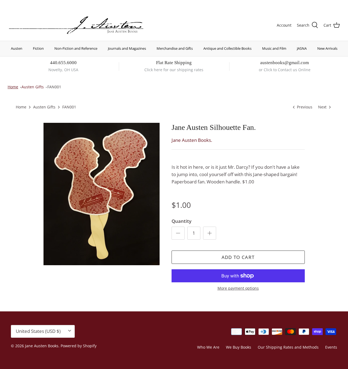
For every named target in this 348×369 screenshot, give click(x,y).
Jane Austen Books (41, 345)
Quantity (181, 221)
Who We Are (208, 347)
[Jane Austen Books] (76, 25)
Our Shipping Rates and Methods (288, 347)
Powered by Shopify (79, 345)
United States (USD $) (314, 4)
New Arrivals (327, 48)
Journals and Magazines (127, 48)
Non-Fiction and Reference (75, 48)
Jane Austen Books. (192, 140)
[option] (102, 194)
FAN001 (54, 86)
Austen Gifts (32, 86)
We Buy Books (238, 347)
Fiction (38, 48)
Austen (16, 48)
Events (331, 347)
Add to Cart (238, 257)
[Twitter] (10, 4)
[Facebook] (18, 4)
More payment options (238, 288)
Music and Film (274, 48)
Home (13, 86)
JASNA (302, 48)
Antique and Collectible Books (227, 48)
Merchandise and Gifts (175, 48)
